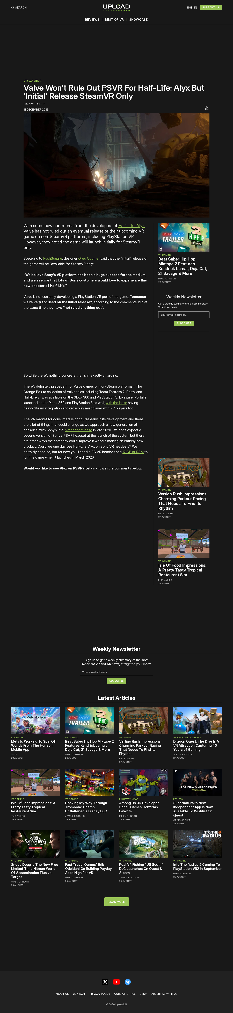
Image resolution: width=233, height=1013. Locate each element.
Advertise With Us (164, 993)
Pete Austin (166, 513)
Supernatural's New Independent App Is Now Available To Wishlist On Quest (193, 809)
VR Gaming (33, 81)
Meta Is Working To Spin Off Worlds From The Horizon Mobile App (34, 745)
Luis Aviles (165, 580)
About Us (62, 993)
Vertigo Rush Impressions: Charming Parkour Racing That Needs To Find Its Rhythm (183, 501)
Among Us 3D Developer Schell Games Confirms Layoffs (139, 807)
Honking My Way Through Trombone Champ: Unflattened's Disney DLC (86, 807)
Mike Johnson (167, 278)
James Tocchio (75, 816)
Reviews (92, 19)
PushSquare (52, 258)
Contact (79, 993)
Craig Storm (181, 820)
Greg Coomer (89, 258)
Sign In (191, 7)
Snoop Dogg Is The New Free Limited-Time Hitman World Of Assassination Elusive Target (34, 871)
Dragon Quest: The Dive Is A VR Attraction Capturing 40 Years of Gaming (196, 745)
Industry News (129, 799)
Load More (116, 901)
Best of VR (114, 19)
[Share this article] (206, 108)
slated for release (78, 430)
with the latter (116, 403)
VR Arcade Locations (187, 737)
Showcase (138, 19)
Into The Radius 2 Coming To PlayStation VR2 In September (197, 867)
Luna (14, 754)
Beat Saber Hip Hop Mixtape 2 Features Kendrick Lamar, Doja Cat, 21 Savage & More (182, 266)
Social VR (17, 737)
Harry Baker (34, 104)
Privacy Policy (100, 993)
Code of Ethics (125, 993)
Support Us (211, 7)
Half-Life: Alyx (131, 225)
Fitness (178, 799)
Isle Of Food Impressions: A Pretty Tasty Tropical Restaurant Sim (182, 570)
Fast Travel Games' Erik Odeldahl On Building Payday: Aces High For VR (89, 869)
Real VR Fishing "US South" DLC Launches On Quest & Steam (141, 869)
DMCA (143, 993)
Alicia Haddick (182, 754)
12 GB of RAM (133, 452)
